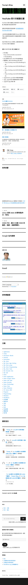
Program (6, 392)
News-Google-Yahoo (9, 378)
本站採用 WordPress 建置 (14, 575)
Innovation (7, 359)
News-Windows (8, 388)
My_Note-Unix (8, 369)
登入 (5, 558)
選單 (24, 5)
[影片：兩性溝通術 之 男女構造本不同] (13, 119)
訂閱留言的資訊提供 (8, 562)
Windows (6, 395)
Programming (7, 393)
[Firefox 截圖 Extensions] (13, 104)
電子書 (5, 413)
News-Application (8, 376)
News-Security (8, 382)
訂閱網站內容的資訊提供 (9, 560)
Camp (5, 353)
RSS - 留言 (6, 510)
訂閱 (23, 518)
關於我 (3, 571)
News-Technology (9, 384)
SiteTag (23, 303)
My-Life (6, 372)
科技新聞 (6, 409)
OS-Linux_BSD (8, 390)
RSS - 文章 (6, 508)
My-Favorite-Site (8, 371)
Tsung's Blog (7, 5)
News (5, 374)
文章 (5, 403)
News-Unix (7, 386)
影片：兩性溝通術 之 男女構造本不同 (9, 130)
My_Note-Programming (10, 367)
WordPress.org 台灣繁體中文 (11, 564)
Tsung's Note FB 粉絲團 (9, 493)
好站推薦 (6, 399)
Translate (13, 286)
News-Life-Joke (8, 380)
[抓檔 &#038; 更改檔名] (13, 140)
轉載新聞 (6, 411)
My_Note (6, 361)
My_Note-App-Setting (10, 363)
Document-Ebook (8, 355)
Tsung (5, 158)
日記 (5, 405)
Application (7, 351)
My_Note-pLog (8, 365)
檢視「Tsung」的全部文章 (16, 153)
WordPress (6, 397)
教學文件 (6, 401)
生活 (5, 407)
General (6, 357)
